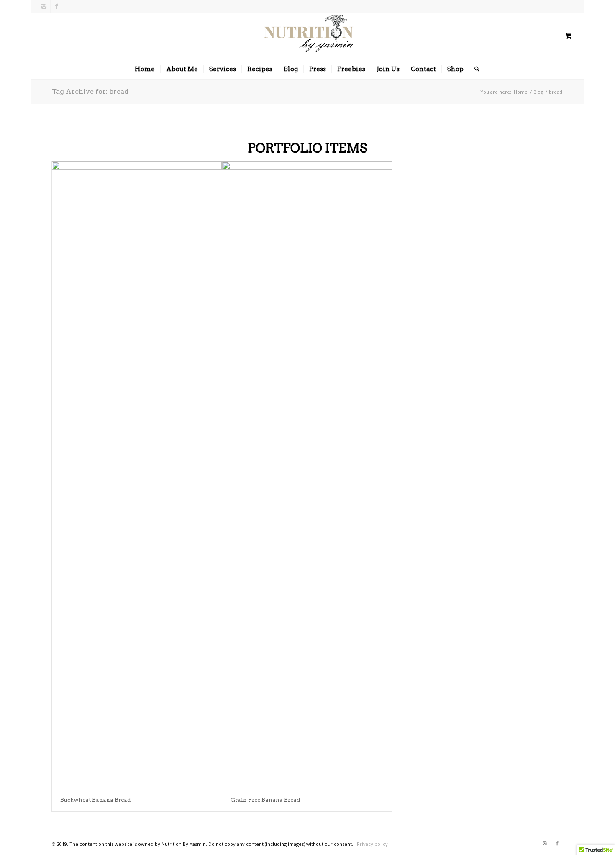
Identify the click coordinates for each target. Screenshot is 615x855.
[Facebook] (57, 6)
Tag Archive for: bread (90, 91)
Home (521, 92)
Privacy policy (372, 844)
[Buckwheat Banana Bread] (137, 475)
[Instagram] (44, 6)
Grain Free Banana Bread (265, 800)
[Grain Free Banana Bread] (307, 475)
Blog (538, 92)
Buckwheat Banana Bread (95, 800)
